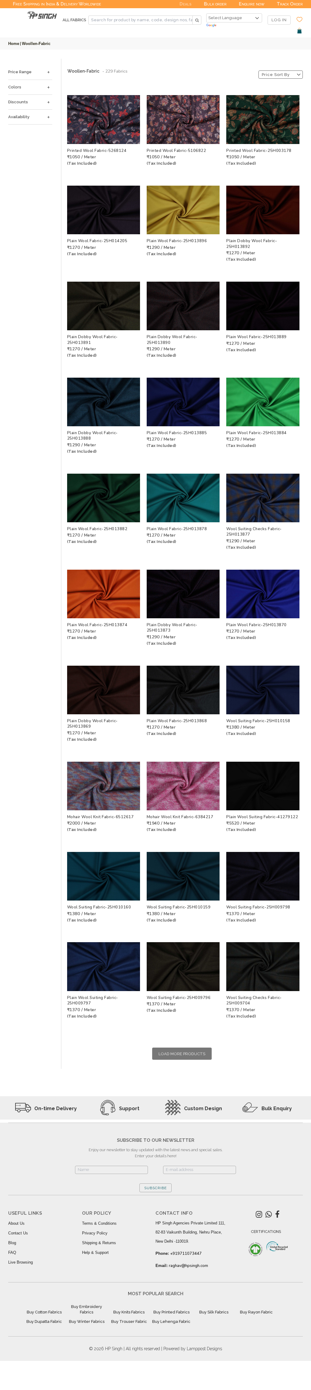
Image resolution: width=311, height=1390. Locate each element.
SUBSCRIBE (155, 1188)
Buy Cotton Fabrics (44, 1312)
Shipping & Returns (99, 1243)
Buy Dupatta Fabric (44, 1321)
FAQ (12, 1252)
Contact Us (18, 1233)
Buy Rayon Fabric (256, 1312)
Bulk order (215, 4)
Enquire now (252, 4)
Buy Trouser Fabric (129, 1321)
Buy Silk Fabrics (213, 1312)
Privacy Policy (95, 1233)
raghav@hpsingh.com (188, 1265)
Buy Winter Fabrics (86, 1321)
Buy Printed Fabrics (171, 1312)
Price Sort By (276, 74)
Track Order (290, 4)
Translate (234, 26)
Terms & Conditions (99, 1223)
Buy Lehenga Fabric (171, 1321)
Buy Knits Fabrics (129, 1312)
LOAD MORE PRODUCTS (182, 1054)
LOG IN (279, 20)
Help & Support (95, 1252)
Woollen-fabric (36, 43)
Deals (185, 4)
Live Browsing (20, 1262)
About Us (16, 1223)
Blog (12, 1243)
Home (13, 43)
